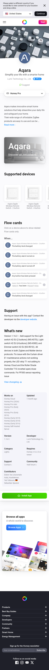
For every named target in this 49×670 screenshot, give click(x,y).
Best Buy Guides (9, 611)
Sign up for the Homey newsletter (24, 646)
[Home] (24, 22)
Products (6, 607)
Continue (41, 13)
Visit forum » (32, 465)
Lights (6, 452)
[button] (17, 13)
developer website (28, 319)
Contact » (8, 465)
